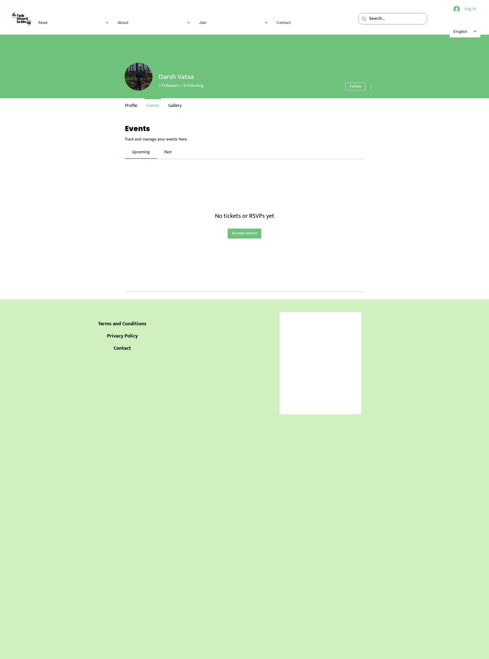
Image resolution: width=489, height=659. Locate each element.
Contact (122, 348)
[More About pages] (188, 22)
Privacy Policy (122, 336)
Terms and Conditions (122, 323)
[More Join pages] (266, 22)
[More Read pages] (107, 22)
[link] (141, 152)
